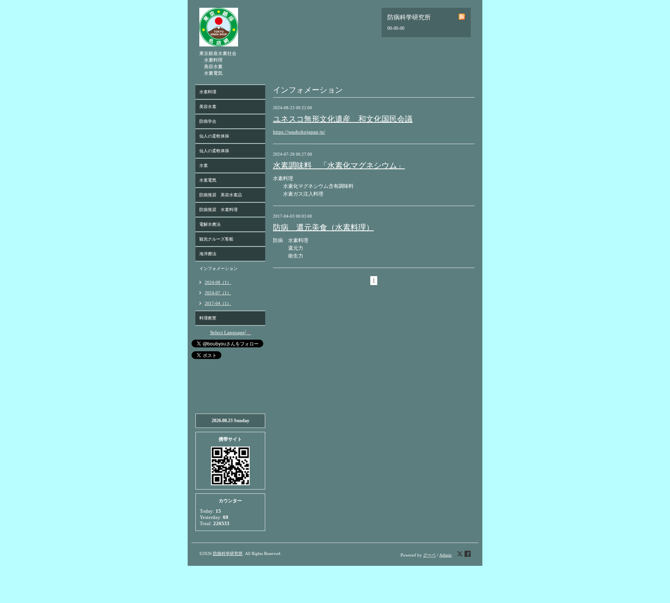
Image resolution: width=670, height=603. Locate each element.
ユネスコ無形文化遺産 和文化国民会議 (343, 119)
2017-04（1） (218, 303)
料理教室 (207, 318)
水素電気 (207, 180)
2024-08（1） (218, 282)
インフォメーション (218, 268)
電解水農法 (210, 224)
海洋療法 (207, 253)
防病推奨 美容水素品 (220, 194)
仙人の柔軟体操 (214, 136)
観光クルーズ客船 (216, 239)
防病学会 (207, 121)
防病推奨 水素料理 (218, 209)
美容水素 (207, 106)
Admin (445, 555)
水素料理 (207, 91)
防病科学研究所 (228, 553)
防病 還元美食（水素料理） (323, 227)
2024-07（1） (218, 292)
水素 (203, 165)
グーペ (429, 555)
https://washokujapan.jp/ (299, 132)
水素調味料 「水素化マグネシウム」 (339, 165)
